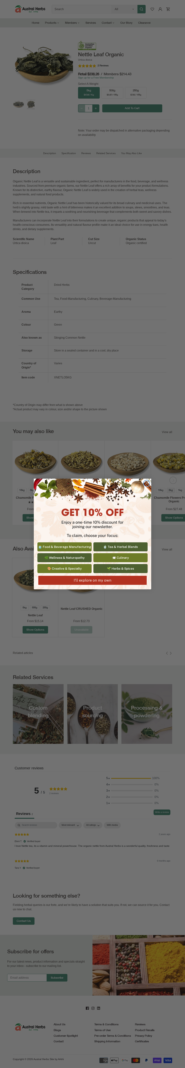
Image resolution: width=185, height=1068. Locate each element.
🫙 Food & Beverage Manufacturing (64, 547)
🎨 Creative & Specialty (64, 568)
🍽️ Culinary (120, 558)
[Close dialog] (146, 483)
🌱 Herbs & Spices (120, 568)
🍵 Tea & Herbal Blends (120, 547)
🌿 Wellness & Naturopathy (64, 558)
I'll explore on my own (92, 580)
